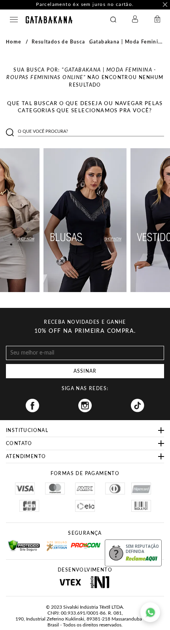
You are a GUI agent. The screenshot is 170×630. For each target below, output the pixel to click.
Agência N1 (100, 582)
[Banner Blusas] (85, 220)
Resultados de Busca (58, 42)
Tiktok (137, 405)
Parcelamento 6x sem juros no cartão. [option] (85, 4)
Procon (81, 542)
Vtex (70, 582)
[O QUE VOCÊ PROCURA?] (113, 19)
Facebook (32, 405)
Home (14, 42)
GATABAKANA (49, 20)
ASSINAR (85, 371)
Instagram (85, 405)
